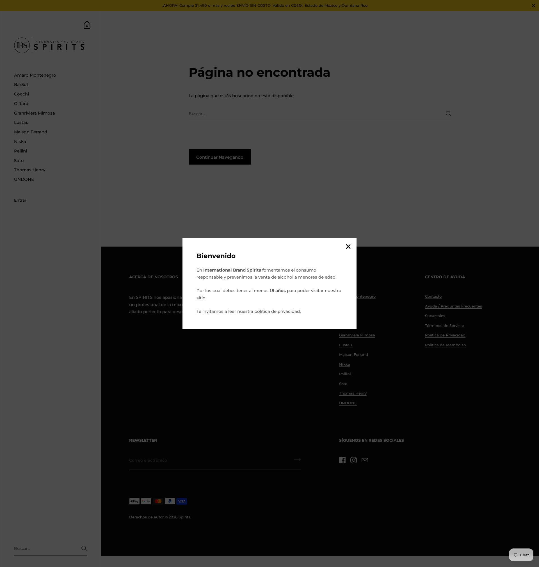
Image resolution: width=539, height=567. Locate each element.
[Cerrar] (348, 247)
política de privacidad (277, 311)
